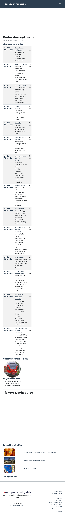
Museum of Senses (21, 64)
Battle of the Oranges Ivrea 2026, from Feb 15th (40, 452)
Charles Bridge (19, 209)
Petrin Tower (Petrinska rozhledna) (19, 297)
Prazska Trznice (20, 186)
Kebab (17, 106)
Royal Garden (19, 257)
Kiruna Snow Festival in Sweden (34, 461)
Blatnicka (18, 123)
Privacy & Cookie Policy (17, 505)
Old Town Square (20, 85)
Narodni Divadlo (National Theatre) (20, 230)
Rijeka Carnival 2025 (30, 469)
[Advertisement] (32, 20)
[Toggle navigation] (60, 4)
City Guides (58, 492)
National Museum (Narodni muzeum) (20, 158)
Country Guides (57, 494)
